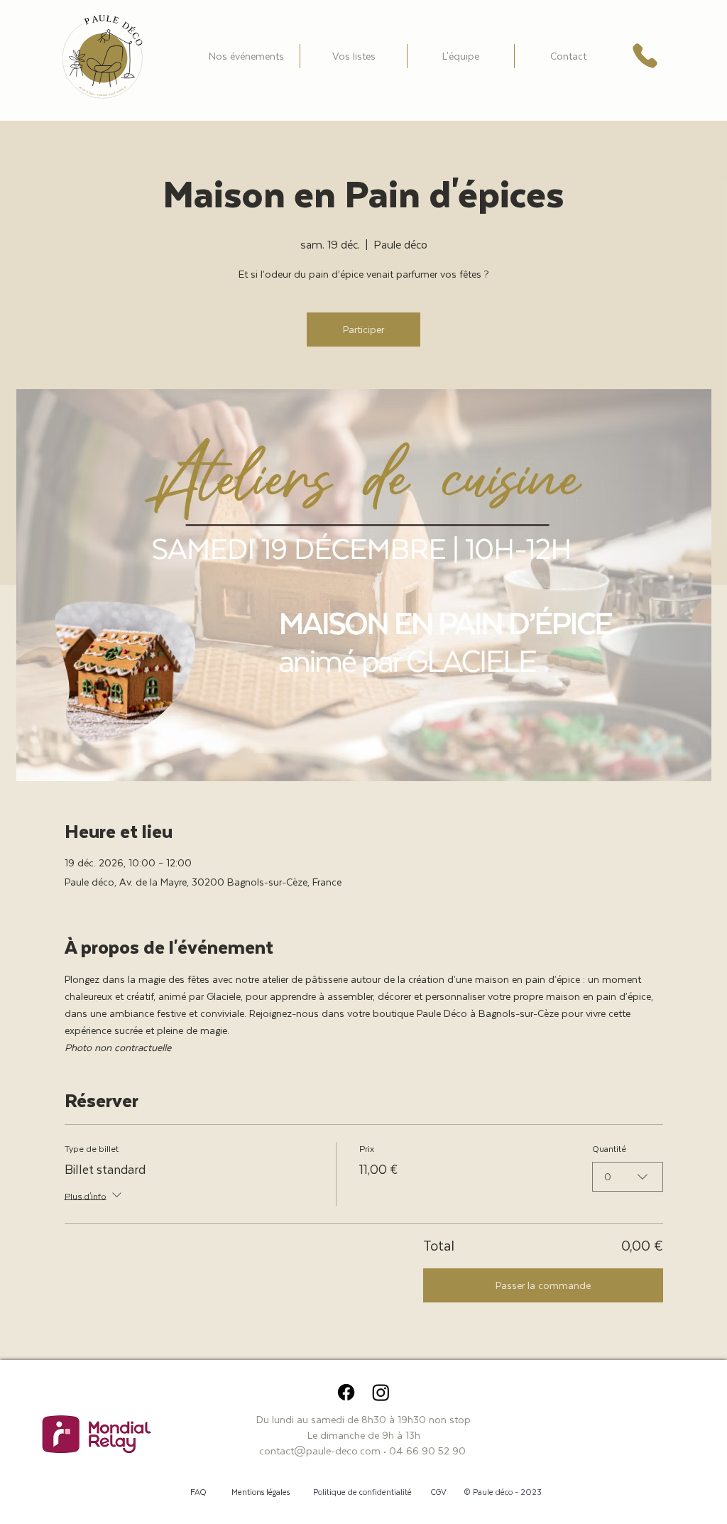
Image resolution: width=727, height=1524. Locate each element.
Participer (363, 329)
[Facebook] (346, 1392)
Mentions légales (260, 1491)
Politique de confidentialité (362, 1491)
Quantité (609, 1148)
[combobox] (627, 1177)
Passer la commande (543, 1285)
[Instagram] (381, 1392)
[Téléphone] (645, 56)
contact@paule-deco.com (320, 1450)
